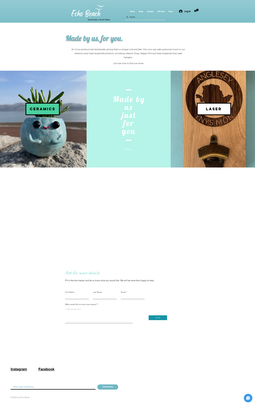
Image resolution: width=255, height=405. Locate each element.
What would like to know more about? (81, 304)
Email (123, 292)
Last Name (97, 292)
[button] (196, 10)
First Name (69, 292)
